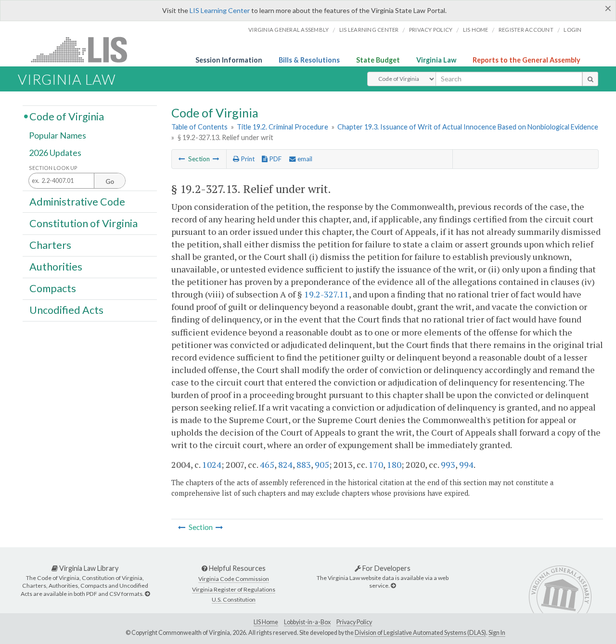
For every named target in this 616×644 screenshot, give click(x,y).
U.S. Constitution (234, 599)
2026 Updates (55, 152)
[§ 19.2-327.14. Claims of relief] (216, 159)
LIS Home (266, 622)
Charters (50, 245)
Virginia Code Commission (233, 578)
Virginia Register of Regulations (233, 589)
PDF (275, 159)
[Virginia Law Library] (147, 593)
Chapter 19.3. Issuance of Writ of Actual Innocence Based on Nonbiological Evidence (467, 127)
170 (376, 464)
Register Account (526, 29)
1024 (211, 464)
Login (572, 29)
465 (267, 464)
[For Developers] (393, 585)
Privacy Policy (431, 29)
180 (394, 464)
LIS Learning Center (220, 10)
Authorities (55, 266)
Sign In (496, 632)
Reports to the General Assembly (526, 60)
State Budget (378, 60)
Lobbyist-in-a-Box (307, 622)
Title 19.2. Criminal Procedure (282, 127)
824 (285, 464)
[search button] (590, 79)
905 (322, 464)
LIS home (475, 29)
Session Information (228, 60)
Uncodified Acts (66, 310)
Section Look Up (53, 168)
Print (247, 159)
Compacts (52, 288)
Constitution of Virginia (83, 223)
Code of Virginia (66, 116)
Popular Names (57, 135)
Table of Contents (199, 127)
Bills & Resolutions (309, 60)
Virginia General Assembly (288, 29)
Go (109, 181)
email (304, 159)
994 (466, 464)
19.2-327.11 (326, 294)
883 (303, 464)
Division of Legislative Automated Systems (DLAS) (420, 632)
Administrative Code (77, 201)
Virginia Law (436, 60)
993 (448, 464)
